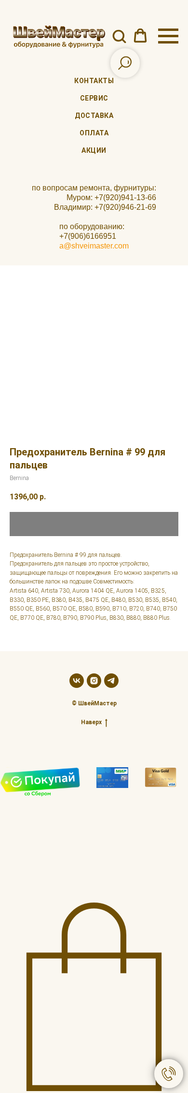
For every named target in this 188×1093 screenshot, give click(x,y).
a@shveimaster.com (94, 246)
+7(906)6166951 (87, 236)
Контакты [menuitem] (94, 81)
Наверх (91, 722)
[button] (119, 36)
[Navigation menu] (168, 36)
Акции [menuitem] (94, 150)
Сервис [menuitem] (94, 98)
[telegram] (111, 680)
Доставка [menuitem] (94, 115)
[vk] (76, 680)
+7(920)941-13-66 (125, 197)
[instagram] (94, 680)
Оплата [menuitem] (94, 133)
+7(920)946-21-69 (125, 207)
